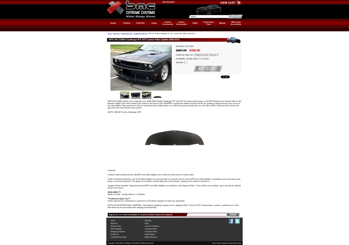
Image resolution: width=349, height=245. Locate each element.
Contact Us (115, 234)
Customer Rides (151, 229)
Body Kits (116, 33)
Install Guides (150, 234)
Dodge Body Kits (126, 33)
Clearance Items (151, 232)
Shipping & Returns (118, 232)
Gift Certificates (116, 229)
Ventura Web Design (234, 243)
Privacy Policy (116, 226)
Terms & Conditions (152, 226)
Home (110, 33)
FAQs (147, 223)
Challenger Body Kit (140, 33)
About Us (114, 223)
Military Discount (151, 237)
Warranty (148, 221)
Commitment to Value (119, 237)
